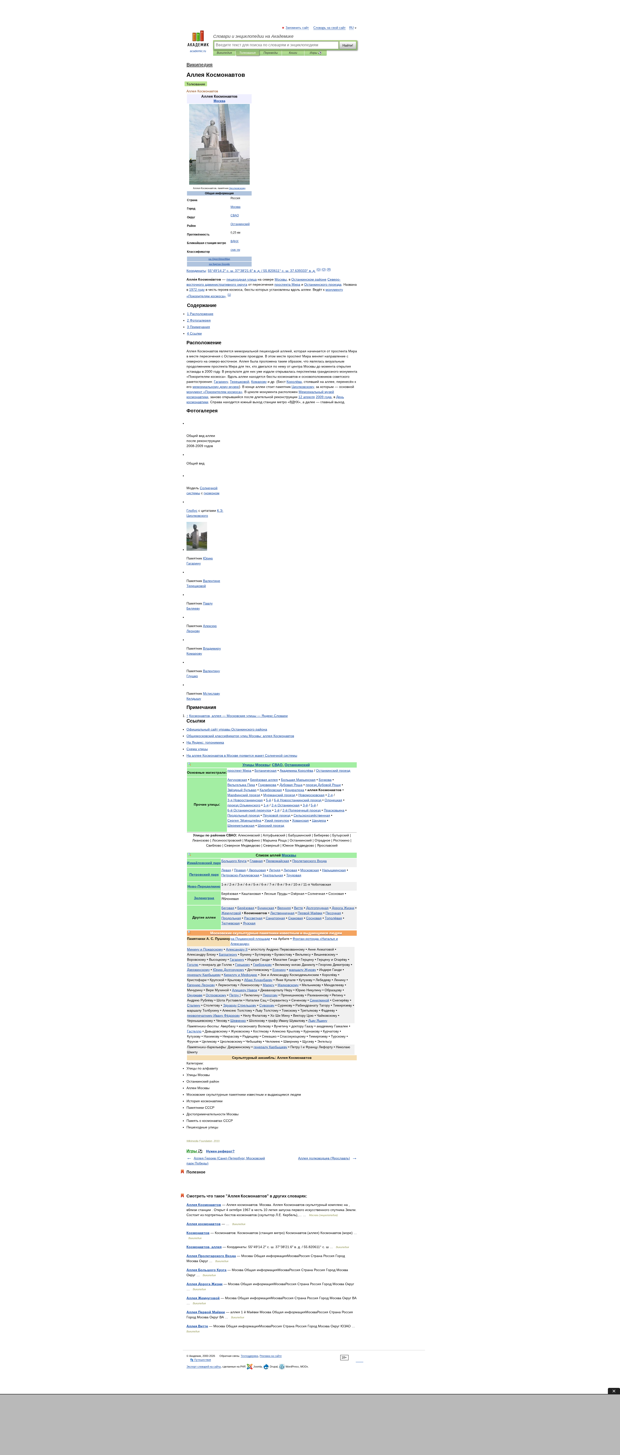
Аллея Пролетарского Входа (211, 1256)
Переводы (271, 53)
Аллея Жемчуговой (203, 1298)
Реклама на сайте (271, 1355)
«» (214, 392)
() (319, 269)
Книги (293, 53)
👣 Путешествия (200, 1359)
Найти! (347, 45)
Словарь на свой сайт (329, 28)
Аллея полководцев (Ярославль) (324, 1158)
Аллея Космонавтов (203, 1205)
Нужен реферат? (220, 1151)
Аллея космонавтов (203, 1224)
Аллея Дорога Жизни (204, 1284)
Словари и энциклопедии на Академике (253, 36)
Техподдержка (249, 1355)
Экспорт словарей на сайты (203, 1366)
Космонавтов (197, 1233)
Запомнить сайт (297, 28)
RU (351, 28)
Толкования (247, 53)
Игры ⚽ (316, 53)
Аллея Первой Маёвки (205, 1312)
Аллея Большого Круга (206, 1270)
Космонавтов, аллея (204, 1247)
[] (229, 294)
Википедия (224, 53)
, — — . (238, 716)
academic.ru (198, 51)
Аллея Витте (197, 1326)
